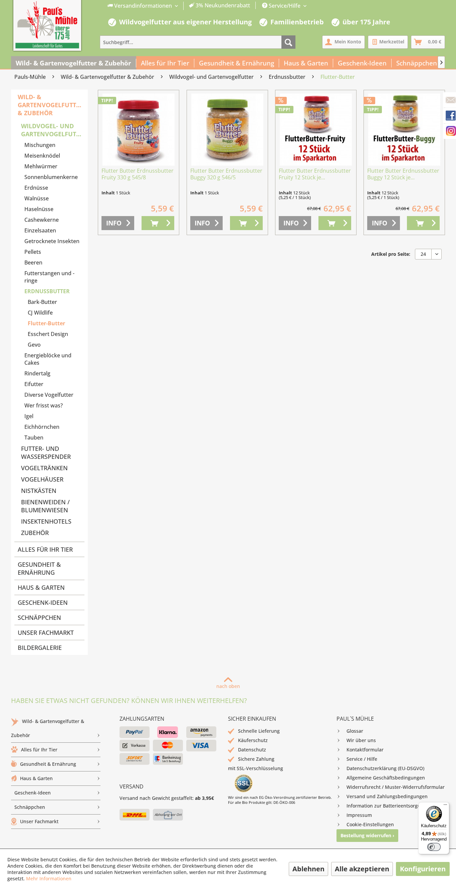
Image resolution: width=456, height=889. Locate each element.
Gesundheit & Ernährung (39, 568)
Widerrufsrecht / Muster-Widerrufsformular (396, 787)
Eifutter (33, 384)
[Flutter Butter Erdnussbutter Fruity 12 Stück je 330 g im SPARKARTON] (316, 130)
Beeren (33, 262)
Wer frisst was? (43, 405)
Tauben (33, 437)
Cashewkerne (41, 219)
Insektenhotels (46, 521)
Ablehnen (308, 868)
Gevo (34, 344)
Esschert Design (48, 334)
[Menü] (445, 806)
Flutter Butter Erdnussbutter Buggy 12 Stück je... (403, 174)
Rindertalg (37, 373)
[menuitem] (179, 6)
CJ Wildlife (40, 312)
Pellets (32, 251)
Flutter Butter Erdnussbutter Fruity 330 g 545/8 (137, 174)
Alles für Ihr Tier (45, 549)
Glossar (355, 731)
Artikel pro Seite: (390, 254)
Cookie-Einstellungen (370, 824)
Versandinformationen (143, 5)
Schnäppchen (39, 617)
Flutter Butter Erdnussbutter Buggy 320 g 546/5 (226, 174)
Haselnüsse (38, 209)
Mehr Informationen (48, 878)
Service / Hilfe (362, 759)
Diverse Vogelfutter (48, 394)
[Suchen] (288, 42)
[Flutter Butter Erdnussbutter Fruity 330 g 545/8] (138, 130)
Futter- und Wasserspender (46, 452)
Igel (28, 416)
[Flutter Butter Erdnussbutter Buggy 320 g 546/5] (227, 130)
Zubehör (35, 533)
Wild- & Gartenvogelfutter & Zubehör (50, 105)
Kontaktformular (365, 749)
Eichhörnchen (41, 426)
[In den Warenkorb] (158, 223)
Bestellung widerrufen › (367, 835)
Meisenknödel (42, 155)
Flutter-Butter (46, 323)
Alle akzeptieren (362, 868)
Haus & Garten (41, 587)
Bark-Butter (42, 302)
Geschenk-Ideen (43, 602)
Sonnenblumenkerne (51, 177)
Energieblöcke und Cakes (47, 359)
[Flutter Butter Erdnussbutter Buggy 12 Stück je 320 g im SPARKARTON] (404, 130)
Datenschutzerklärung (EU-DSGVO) (385, 768)
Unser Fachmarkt (46, 633)
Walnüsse (36, 198)
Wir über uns (361, 740)
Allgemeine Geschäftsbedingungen (386, 777)
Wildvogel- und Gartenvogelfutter (52, 130)
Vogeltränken (44, 468)
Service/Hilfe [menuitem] (284, 5)
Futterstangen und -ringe (49, 277)
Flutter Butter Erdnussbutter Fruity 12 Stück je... (315, 174)
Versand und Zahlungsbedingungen (387, 796)
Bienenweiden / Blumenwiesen (45, 506)
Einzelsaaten (40, 230)
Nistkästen (38, 491)
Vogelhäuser (42, 479)
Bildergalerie (40, 648)
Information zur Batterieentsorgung (386, 806)
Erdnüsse (36, 187)
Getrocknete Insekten (51, 241)
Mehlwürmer (40, 166)
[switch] (434, 847)
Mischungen (39, 145)
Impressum (359, 815)
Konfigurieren (423, 868)
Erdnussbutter (47, 291)
